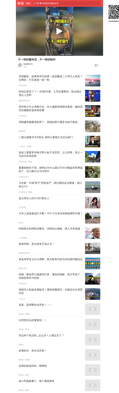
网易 (20, 3)
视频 (28, 3)
